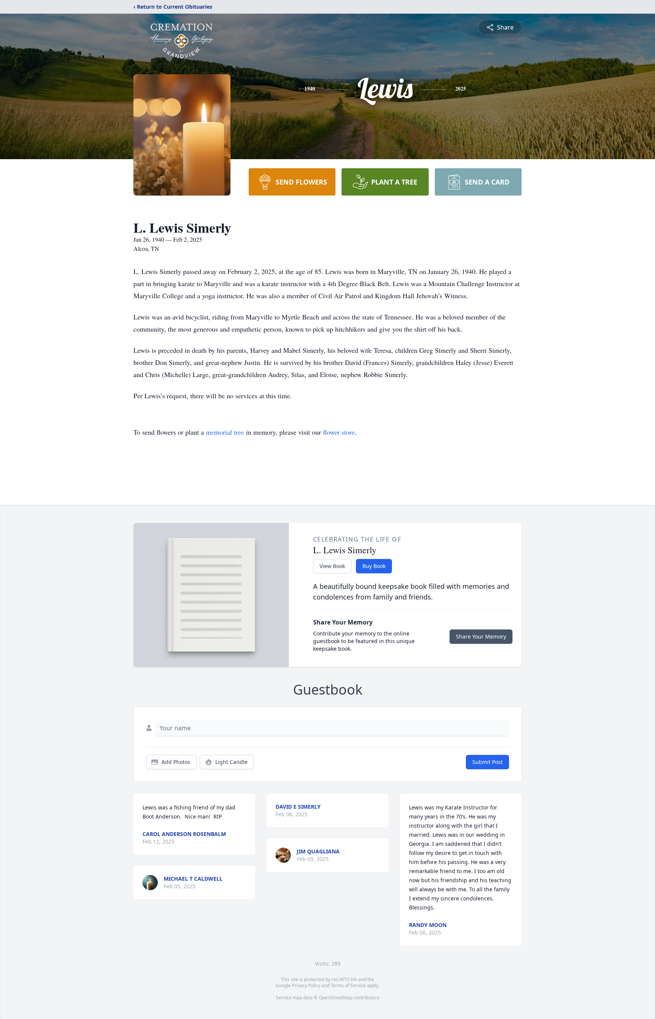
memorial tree (225, 432)
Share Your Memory (481, 636)
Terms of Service (348, 985)
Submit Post (487, 761)
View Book (332, 566)
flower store (339, 432)
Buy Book (373, 566)
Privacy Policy (306, 985)
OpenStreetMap (336, 997)
